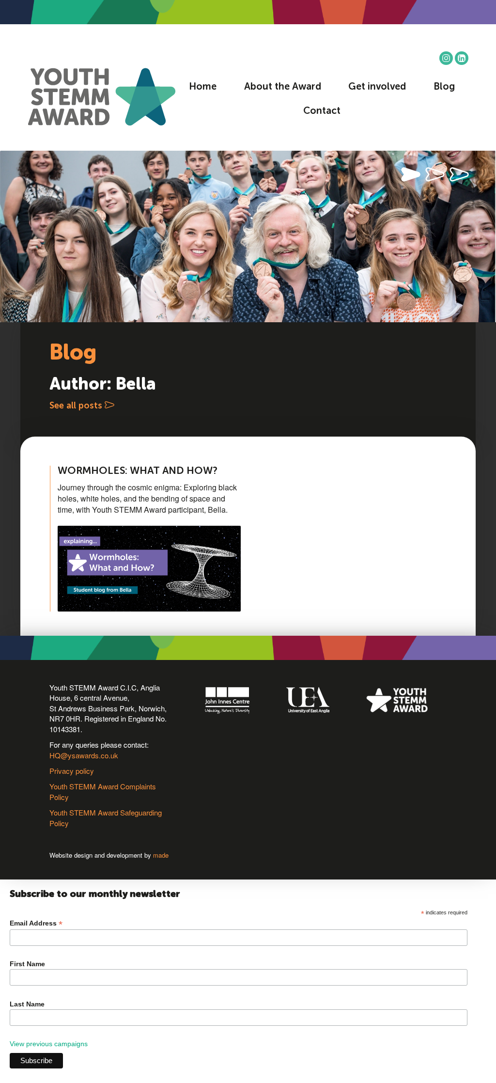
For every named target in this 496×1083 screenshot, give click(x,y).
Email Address (36, 923)
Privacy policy (71, 771)
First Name (27, 964)
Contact (322, 111)
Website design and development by (109, 855)
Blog (444, 87)
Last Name (27, 1004)
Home (203, 87)
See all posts (77, 406)
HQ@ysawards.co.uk (83, 755)
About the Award (282, 87)
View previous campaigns (49, 1044)
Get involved (377, 87)
